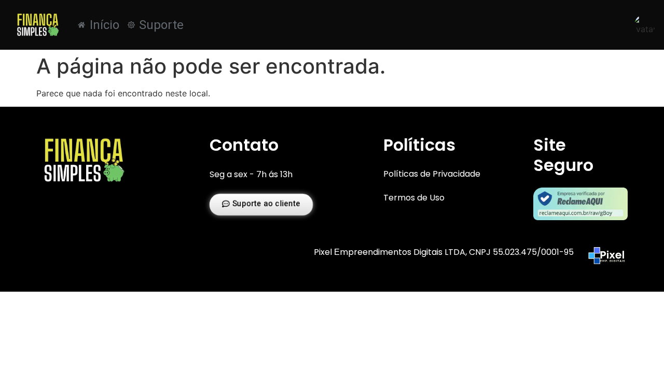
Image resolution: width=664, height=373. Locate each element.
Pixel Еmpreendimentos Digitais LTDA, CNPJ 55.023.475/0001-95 (444, 252)
